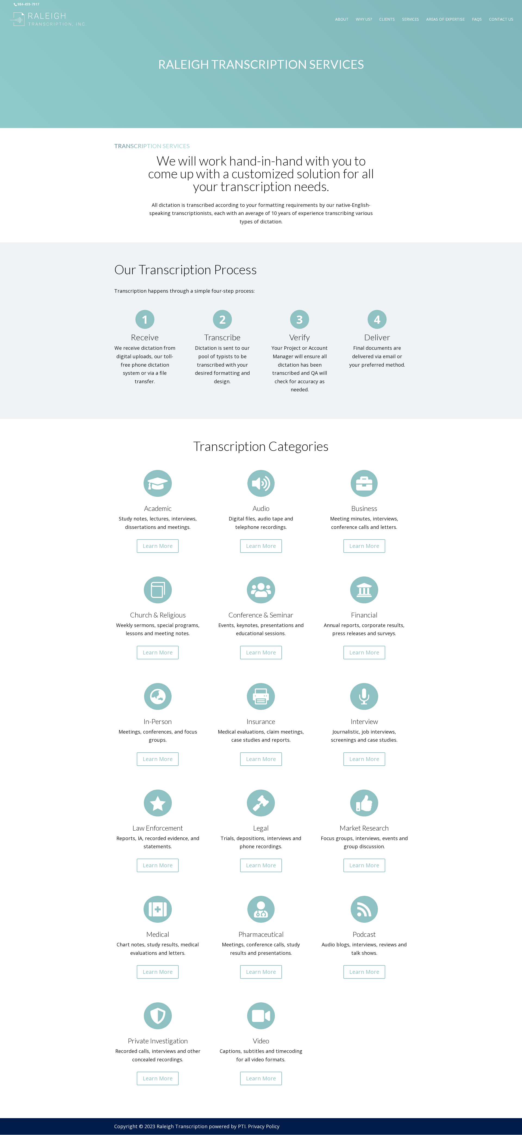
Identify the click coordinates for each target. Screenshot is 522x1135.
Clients (387, 19)
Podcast (364, 934)
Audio (261, 508)
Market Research (364, 828)
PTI (242, 1126)
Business (364, 508)
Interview (364, 721)
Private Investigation (158, 1041)
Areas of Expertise (445, 19)
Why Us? (364, 19)
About (342, 19)
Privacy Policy (263, 1126)
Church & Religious (158, 615)
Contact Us (501, 19)
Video (261, 1041)
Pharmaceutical (261, 934)
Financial (364, 615)
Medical (157, 934)
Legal (261, 828)
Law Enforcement (157, 828)
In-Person (158, 721)
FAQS (477, 19)
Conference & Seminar (260, 615)
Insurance (261, 721)
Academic (158, 508)
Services (410, 19)
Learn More (158, 546)
